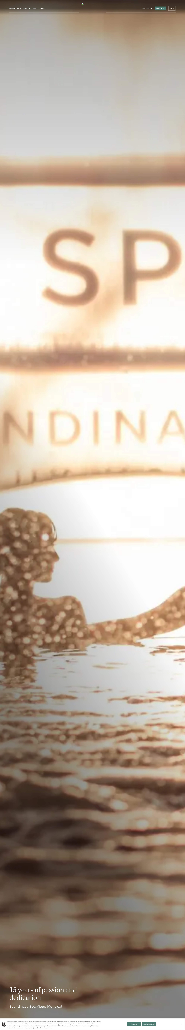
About (26, 8)
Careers (43, 8)
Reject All (134, 1024)
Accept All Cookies (149, 1024)
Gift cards (146, 8)
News (35, 8)
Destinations (14, 8)
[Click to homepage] (92, 9)
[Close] (181, 1024)
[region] (92, 1024)
